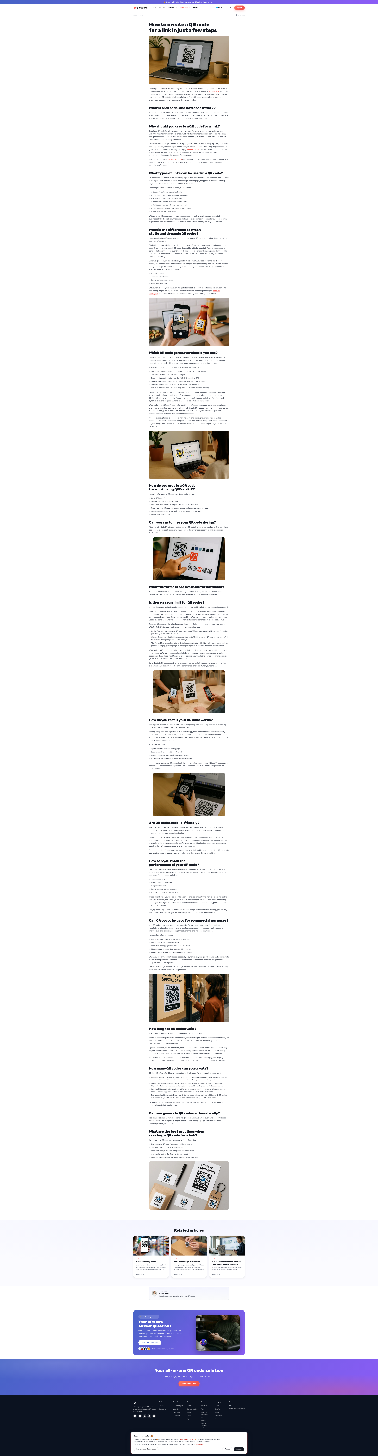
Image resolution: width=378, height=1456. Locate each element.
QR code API (177, 1415)
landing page (214, 91)
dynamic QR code (175, 159)
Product (162, 7)
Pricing (196, 7)
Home (135, 15)
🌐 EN (218, 7)
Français (217, 1419)
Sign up (239, 7)
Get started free (189, 1383)
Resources (184, 7)
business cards (193, 150)
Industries (176, 1409)
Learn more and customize (146, 1449)
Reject (227, 1449)
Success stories (192, 1409)
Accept (239, 1449)
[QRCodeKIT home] (141, 7)
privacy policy (201, 1444)
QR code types (178, 1406)
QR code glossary (204, 1419)
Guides (141, 15)
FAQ (202, 1409)
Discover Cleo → (208, 2)
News (189, 1412)
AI (153, 7)
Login (229, 7)
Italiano (217, 1412)
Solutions (171, 7)
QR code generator (204, 1413)
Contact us (162, 1409)
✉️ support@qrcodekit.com (237, 1407)
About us (204, 1406)
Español (217, 1409)
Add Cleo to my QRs (150, 1342)
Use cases (176, 1412)
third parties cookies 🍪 (188, 1439)
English (217, 1406)
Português (218, 1415)
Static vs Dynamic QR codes (205, 1426)
